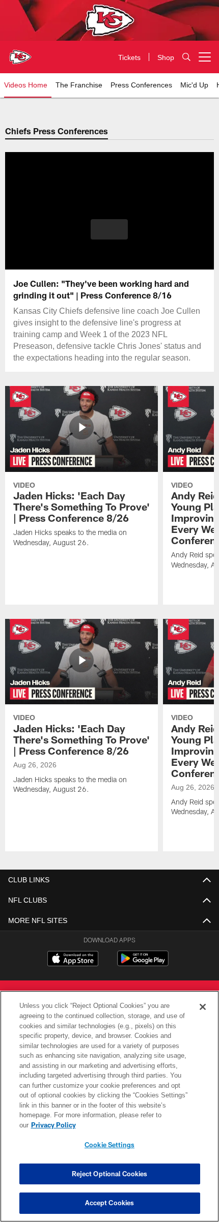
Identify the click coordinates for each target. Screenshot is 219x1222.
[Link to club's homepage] (20, 53)
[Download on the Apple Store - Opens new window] (73, 959)
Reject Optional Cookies (110, 1174)
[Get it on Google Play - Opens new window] (143, 963)
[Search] (186, 57)
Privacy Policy (132, 1125)
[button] (109, 229)
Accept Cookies (109, 1203)
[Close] (202, 1017)
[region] (109, 1111)
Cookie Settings (109, 1145)
